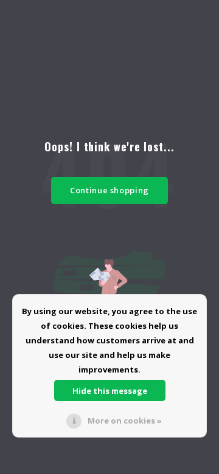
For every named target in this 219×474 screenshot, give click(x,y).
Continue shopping (109, 190)
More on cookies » (125, 420)
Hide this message (109, 390)
